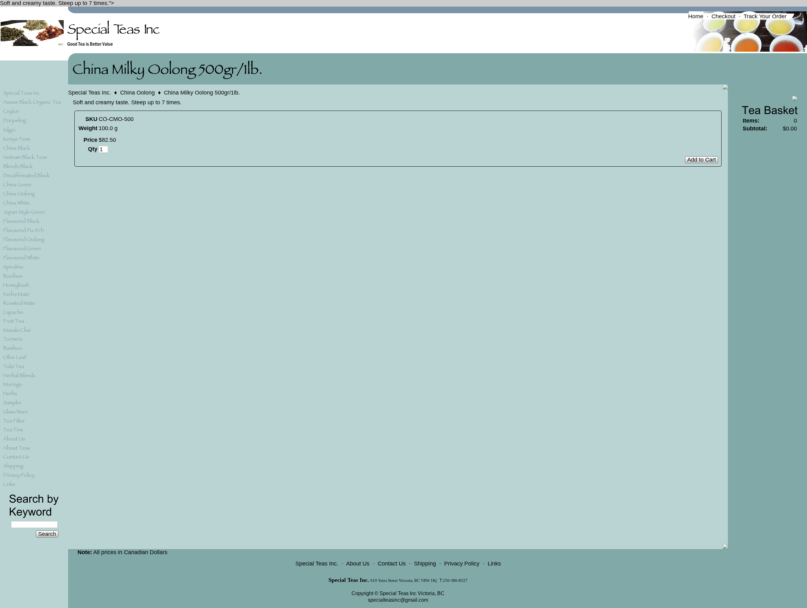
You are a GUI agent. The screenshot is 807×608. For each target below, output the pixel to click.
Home (695, 16)
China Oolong (137, 92)
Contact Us (392, 563)
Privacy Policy (461, 563)
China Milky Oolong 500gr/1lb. (202, 92)
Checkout (723, 16)
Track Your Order (765, 16)
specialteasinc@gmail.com (398, 600)
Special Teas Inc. (89, 92)
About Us (357, 563)
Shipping (425, 563)
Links (494, 563)
